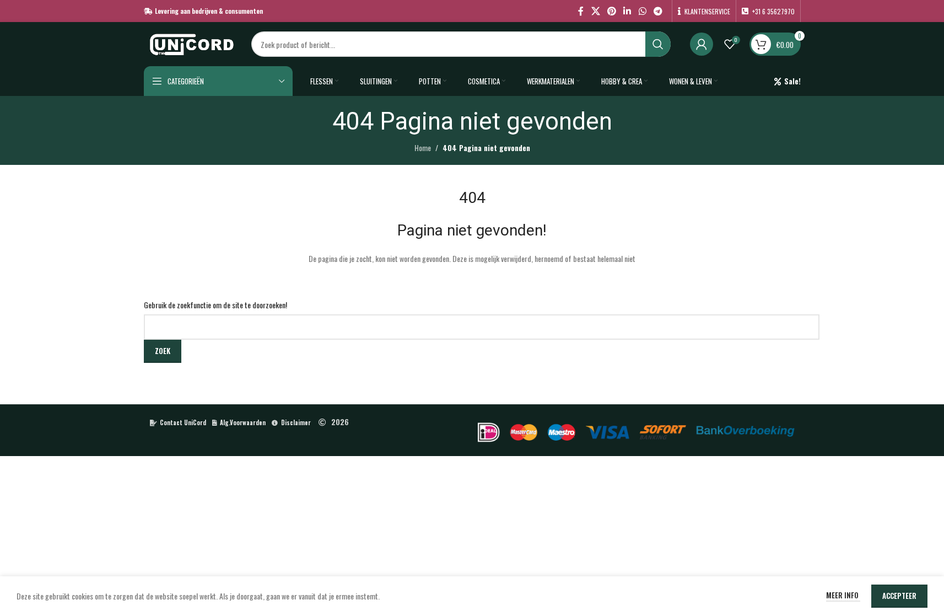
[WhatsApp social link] (642, 11)
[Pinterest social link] (611, 11)
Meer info (843, 595)
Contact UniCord (183, 422)
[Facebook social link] (580, 11)
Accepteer (899, 595)
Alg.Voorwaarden (243, 422)
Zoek (162, 350)
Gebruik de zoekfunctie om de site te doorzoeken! (215, 304)
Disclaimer (296, 422)
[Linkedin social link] (627, 11)
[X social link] (595, 11)
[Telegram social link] (658, 11)
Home (422, 147)
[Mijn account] (701, 44)
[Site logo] (192, 43)
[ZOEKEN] (658, 44)
